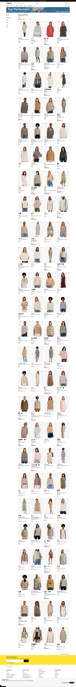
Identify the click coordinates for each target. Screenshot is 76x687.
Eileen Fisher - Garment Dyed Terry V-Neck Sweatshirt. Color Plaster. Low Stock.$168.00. (50, 307)
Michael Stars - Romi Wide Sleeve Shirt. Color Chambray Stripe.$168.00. (63, 307)
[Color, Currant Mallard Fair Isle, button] (46, 591)
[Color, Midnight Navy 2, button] (50, 89)
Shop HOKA (63, 11)
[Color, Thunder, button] (20, 264)
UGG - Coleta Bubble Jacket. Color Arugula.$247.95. (63, 157)
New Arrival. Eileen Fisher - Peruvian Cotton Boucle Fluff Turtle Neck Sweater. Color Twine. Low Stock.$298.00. (50, 109)
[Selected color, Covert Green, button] (57, 490)
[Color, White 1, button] (46, 618)
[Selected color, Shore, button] (32, 289)
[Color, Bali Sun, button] (32, 38)
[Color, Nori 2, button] (47, 89)
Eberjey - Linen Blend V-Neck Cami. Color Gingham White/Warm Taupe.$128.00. (50, 612)
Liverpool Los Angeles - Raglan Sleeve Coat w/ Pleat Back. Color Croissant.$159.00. (24, 357)
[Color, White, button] (46, 388)
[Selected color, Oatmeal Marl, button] (45, 541)
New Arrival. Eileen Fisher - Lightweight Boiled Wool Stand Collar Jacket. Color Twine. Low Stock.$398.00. (24, 58)
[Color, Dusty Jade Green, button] (46, 566)
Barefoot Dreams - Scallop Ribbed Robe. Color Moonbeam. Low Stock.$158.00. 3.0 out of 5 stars (50, 357)
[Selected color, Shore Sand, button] (57, 388)
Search (37, 3)
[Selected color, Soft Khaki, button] (19, 413)
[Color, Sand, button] (59, 163)
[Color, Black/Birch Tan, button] (20, 515)
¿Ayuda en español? (26, 674)
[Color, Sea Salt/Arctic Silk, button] (46, 38)
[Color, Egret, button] (47, 566)
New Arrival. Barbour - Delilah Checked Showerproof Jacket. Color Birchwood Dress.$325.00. (37, 84)
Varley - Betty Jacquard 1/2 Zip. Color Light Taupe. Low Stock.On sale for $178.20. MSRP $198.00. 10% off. (50, 233)
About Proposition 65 (26, 677)
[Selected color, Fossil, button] (32, 188)
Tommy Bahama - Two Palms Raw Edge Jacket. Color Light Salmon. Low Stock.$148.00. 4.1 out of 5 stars (37, 459)
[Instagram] (7, 666)
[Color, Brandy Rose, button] (49, 566)
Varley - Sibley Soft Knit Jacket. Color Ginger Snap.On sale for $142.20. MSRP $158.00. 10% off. (37, 485)
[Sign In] (66, 3)
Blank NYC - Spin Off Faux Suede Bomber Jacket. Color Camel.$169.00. (50, 283)
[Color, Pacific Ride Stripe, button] (22, 313)
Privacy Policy (31, 680)
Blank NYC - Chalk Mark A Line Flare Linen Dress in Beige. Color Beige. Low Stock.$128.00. (63, 612)
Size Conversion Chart (42, 671)
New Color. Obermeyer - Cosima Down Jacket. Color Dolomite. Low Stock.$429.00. (37, 33)
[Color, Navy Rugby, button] (20, 313)
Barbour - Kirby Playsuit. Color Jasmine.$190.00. (50, 208)
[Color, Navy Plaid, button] (20, 591)
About (7, 671)
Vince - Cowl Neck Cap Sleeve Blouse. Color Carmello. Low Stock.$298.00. (37, 109)
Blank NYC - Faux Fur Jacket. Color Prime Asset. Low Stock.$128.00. (37, 638)
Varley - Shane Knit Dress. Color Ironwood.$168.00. (63, 283)
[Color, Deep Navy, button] (59, 490)
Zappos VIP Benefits (9, 677)
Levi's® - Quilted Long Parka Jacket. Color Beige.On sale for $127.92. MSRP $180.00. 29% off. (63, 638)
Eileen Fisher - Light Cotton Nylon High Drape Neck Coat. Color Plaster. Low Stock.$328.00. (24, 84)
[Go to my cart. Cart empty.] (69, 3)
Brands (56, 671)
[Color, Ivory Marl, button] (46, 264)
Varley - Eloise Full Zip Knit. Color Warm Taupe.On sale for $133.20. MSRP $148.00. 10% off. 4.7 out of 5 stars (50, 561)
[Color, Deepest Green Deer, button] (49, 591)
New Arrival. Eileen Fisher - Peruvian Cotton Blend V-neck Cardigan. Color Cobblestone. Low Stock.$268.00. (50, 134)
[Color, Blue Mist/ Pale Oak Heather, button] (20, 338)
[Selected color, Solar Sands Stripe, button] (19, 313)
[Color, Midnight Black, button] (33, 289)
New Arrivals (57, 674)
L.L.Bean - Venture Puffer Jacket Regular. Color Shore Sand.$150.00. (63, 382)
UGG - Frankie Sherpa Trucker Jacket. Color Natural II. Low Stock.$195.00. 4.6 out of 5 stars (37, 208)
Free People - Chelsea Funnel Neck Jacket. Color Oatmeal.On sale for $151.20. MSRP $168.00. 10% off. (24, 382)
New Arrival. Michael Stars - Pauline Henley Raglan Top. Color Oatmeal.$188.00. (24, 233)
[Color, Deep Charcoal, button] (49, 541)
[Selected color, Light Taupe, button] (57, 363)
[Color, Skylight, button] (59, 338)
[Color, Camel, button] (33, 213)
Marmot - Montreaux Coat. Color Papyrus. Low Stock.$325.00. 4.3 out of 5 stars (50, 84)
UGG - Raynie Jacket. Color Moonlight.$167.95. (37, 333)
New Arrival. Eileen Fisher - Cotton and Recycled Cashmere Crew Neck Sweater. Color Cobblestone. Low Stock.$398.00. (63, 33)
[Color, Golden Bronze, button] (59, 566)
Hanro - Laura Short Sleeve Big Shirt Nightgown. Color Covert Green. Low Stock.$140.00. (63, 485)
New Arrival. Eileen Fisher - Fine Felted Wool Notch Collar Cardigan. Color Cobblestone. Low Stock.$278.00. (24, 134)
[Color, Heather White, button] (46, 188)
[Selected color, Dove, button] (57, 338)
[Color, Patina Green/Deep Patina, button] (46, 338)
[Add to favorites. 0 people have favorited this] (30, 22)
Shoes (56, 677)
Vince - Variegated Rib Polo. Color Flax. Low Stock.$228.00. (24, 182)
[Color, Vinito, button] (33, 338)
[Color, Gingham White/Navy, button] (49, 618)
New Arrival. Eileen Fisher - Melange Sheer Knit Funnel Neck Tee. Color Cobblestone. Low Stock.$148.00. (24, 459)
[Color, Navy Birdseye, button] (50, 591)
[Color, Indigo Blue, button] (33, 188)
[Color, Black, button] (47, 38)
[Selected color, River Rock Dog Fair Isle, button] (32, 413)
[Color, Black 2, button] (49, 89)
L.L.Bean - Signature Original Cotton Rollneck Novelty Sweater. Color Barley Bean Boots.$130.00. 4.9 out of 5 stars (50, 586)
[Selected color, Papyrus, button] (45, 89)
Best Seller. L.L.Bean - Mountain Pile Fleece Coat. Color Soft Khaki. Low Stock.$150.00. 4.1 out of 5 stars (24, 408)
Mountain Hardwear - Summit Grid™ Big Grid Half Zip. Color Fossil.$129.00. (63, 586)
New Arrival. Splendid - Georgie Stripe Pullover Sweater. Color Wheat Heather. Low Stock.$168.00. (24, 333)
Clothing (56, 673)
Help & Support (67, 5)
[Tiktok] (9, 666)
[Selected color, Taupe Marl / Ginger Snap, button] (19, 490)
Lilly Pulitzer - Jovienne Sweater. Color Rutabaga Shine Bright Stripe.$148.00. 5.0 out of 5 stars (37, 434)
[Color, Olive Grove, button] (33, 64)
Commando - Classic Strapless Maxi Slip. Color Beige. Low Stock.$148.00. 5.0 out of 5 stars (63, 434)
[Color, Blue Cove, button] (33, 465)
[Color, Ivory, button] (46, 541)
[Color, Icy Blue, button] (59, 388)
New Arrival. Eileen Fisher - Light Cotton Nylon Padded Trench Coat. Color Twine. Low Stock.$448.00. (24, 33)
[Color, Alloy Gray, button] (22, 413)
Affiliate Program (41, 673)
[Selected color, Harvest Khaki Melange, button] (32, 515)
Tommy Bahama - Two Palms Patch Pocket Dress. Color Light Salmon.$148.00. (63, 408)
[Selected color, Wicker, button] (45, 388)
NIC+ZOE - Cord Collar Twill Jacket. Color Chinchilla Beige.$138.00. (24, 535)
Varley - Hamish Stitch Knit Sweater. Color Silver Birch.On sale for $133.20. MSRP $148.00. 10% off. (63, 561)
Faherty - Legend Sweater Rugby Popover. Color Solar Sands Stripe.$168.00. (24, 307)
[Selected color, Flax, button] (19, 188)
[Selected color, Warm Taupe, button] (45, 566)
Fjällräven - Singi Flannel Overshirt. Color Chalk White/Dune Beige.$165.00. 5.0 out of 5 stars (50, 333)
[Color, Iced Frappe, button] (36, 644)
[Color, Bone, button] (62, 388)
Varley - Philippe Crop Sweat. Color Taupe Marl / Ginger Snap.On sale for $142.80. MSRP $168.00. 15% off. (24, 485)
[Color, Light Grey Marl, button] (23, 439)
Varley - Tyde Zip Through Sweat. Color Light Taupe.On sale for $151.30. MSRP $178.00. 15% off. (63, 357)
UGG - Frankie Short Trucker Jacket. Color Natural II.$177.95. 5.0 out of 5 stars (63, 259)
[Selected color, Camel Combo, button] (19, 591)
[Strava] (12, 666)
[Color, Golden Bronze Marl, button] (59, 363)
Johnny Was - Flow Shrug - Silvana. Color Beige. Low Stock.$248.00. (37, 157)
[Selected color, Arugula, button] (57, 163)
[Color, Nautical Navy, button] (34, 289)
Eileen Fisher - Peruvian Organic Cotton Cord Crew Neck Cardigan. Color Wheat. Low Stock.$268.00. (37, 134)
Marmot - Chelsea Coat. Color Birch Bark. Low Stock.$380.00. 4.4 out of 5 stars (37, 58)
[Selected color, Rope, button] (19, 213)
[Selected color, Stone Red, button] (45, 38)
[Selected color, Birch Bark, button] (32, 64)
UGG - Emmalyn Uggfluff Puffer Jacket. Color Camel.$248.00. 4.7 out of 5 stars (50, 157)
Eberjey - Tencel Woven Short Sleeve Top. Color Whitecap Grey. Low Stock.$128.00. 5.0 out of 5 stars (50, 638)
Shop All (67, 11)
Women (24, 19)
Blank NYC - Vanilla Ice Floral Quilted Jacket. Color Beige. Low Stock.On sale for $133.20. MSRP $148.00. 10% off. (37, 561)
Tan (30, 19)
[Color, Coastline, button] (59, 413)
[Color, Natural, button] (20, 413)
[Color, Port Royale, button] (22, 264)
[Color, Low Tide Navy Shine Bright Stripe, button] (34, 439)
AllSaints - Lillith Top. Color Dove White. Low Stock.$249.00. (24, 157)
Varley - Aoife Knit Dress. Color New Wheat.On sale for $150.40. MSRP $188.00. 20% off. (37, 382)
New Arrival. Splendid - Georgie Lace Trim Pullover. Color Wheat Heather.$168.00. (37, 307)
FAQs (23, 671)
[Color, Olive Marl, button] (22, 439)
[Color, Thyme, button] (60, 388)
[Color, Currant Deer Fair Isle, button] (20, 618)
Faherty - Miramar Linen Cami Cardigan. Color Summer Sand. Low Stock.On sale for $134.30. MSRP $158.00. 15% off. (63, 535)
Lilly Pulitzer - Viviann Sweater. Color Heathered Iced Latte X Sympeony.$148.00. (50, 434)
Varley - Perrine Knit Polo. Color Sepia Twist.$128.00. (24, 638)
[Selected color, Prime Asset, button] (32, 644)
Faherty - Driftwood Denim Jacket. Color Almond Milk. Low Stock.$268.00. (63, 134)
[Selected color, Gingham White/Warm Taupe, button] (45, 618)
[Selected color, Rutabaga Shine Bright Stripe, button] (32, 439)
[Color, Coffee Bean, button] (20, 439)
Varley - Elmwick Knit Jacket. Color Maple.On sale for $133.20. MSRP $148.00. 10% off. (24, 561)
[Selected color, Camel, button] (45, 188)
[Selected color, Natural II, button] (32, 213)
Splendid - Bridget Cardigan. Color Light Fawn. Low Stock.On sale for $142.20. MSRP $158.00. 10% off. (50, 485)
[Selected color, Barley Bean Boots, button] (45, 591)
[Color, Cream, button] (33, 515)
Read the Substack (42, 0)
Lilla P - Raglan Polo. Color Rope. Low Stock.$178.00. (37, 259)
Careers (7, 673)
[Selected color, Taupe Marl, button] (45, 264)
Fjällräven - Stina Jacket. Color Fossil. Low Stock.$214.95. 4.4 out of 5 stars (37, 182)
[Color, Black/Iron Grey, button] (47, 338)
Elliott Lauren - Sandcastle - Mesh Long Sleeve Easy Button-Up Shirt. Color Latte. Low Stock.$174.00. (24, 283)
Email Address (9, 660)
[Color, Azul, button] (20, 188)
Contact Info (24, 673)
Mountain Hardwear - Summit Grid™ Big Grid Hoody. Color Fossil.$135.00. (37, 535)
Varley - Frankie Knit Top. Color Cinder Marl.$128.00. (37, 612)
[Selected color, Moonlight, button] (32, 338)
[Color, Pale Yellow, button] (34, 238)
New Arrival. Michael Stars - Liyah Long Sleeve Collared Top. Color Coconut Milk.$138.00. (63, 510)
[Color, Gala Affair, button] (33, 644)
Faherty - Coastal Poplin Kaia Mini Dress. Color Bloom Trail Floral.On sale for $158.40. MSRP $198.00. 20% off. (37, 357)
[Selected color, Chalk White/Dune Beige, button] (45, 338)
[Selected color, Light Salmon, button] (57, 413)
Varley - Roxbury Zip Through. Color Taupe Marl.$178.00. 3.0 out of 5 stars (50, 259)
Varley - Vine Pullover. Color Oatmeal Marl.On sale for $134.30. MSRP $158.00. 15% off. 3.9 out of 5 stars (50, 535)
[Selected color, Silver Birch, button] (57, 566)
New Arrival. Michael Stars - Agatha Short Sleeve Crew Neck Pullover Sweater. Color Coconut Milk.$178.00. (24, 259)
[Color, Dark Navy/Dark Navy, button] (36, 188)
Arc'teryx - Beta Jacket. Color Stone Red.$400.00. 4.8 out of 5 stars (50, 33)
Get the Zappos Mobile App (10, 674)
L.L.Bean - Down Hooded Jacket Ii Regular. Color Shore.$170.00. (37, 283)
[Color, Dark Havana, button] (34, 465)
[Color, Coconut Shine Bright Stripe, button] (33, 439)
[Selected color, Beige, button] (57, 114)
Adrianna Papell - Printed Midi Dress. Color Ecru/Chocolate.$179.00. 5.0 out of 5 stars (37, 233)
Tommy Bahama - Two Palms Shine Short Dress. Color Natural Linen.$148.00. (50, 459)
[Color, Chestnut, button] (60, 264)
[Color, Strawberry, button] (62, 264)
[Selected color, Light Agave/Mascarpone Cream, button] (19, 515)
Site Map (40, 674)
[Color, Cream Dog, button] (47, 591)
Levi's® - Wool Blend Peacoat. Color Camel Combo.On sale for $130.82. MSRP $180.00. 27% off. (24, 586)
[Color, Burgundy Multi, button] (33, 238)
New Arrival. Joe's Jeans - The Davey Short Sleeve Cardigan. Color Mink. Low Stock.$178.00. (63, 233)
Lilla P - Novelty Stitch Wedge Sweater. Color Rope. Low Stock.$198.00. (24, 208)
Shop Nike (58, 11)
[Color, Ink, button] (59, 264)
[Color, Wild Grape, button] (63, 264)
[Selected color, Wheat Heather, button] (19, 338)
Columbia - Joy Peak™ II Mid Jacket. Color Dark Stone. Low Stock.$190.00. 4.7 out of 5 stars (63, 208)
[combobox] (24, 3)
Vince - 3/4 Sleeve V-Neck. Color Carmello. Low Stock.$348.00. (63, 58)
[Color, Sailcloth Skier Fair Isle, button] (33, 413)
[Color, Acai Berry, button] (46, 89)
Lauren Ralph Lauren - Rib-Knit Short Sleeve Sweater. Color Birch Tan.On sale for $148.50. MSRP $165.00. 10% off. (50, 408)
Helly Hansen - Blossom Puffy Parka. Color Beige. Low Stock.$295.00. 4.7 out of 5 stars (63, 109)
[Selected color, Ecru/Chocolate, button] (32, 238)
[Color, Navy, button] (59, 114)
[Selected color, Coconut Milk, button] (19, 264)
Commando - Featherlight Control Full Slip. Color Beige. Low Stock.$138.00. (50, 510)
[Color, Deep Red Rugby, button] (23, 313)
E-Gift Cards (41, 677)
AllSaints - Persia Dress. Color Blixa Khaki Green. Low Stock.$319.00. (63, 84)
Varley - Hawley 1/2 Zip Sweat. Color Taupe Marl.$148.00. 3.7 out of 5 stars (24, 434)
